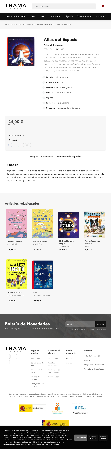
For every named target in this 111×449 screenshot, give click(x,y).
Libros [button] (32, 16)
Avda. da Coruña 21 (92, 356)
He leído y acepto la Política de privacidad (90, 329)
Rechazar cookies (92, 438)
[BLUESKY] (7, 362)
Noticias (68, 358)
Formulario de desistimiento (54, 371)
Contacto (100, 16)
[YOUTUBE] (18, 356)
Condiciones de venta (37, 364)
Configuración (81, 437)
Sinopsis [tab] (34, 156)
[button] (101, 6)
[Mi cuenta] (103, 6)
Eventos (68, 363)
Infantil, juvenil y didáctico (23, 24)
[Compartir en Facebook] (10, 145)
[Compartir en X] (15, 145)
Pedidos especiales (52, 364)
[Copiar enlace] (29, 145)
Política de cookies (35, 378)
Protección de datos (37, 371)
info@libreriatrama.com (94, 365)
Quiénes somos (84, 16)
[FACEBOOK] (7, 356)
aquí (57, 444)
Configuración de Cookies (38, 385)
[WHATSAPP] (24, 356)
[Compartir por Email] (25, 145)
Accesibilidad (53, 377)
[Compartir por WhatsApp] (20, 145)
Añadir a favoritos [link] (16, 135)
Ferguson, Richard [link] (54, 49)
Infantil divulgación (45, 24)
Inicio (7, 24)
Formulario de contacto (94, 369)
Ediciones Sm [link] (61, 77)
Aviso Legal (35, 358)
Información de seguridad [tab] (68, 156)
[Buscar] (92, 6)
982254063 (88, 360)
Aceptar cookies (103, 438)
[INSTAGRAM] (13, 356)
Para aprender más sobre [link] (68, 108)
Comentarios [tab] (47, 156)
